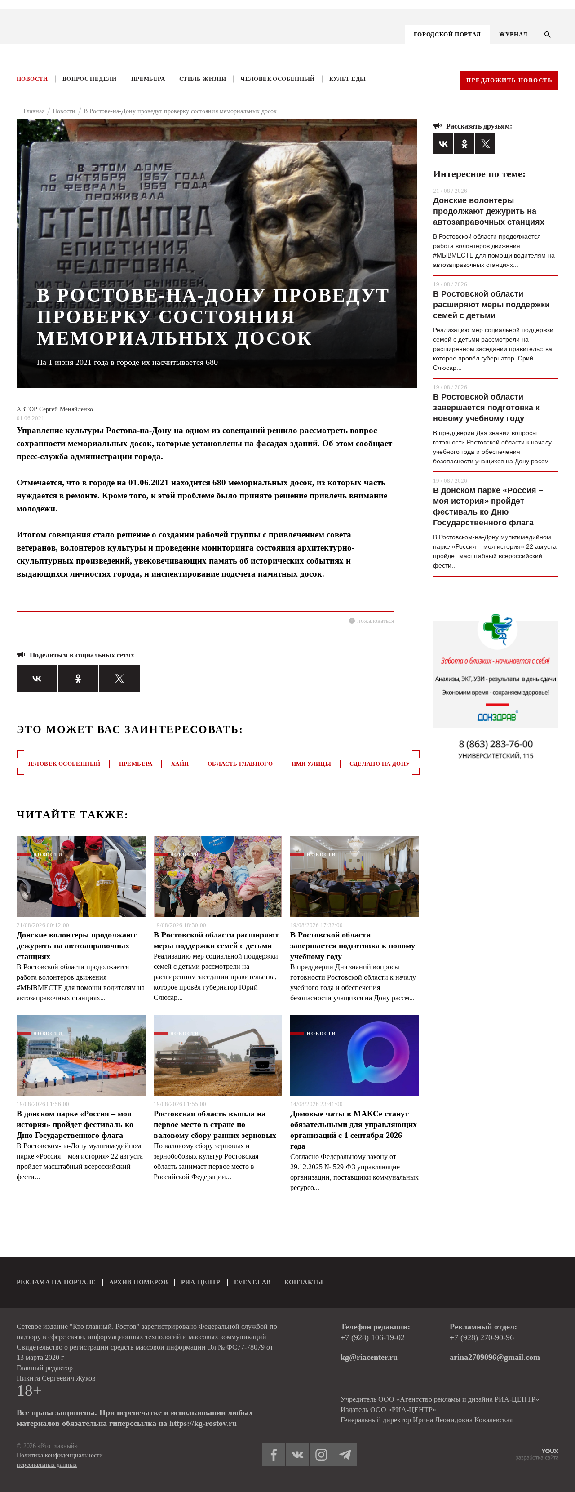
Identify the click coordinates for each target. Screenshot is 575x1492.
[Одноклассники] (78, 678)
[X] (119, 678)
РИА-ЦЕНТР (201, 1282)
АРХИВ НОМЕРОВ (138, 1282)
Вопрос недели (89, 78)
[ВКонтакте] (37, 678)
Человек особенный (277, 78)
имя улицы (312, 763)
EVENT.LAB (252, 1282)
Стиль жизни (202, 78)
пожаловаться (375, 620)
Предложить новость (509, 80)
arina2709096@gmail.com (495, 1357)
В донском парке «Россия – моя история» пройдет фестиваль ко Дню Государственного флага (75, 1124)
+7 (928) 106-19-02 (373, 1337)
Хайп (180, 763)
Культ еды (347, 78)
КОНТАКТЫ (303, 1282)
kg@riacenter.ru (369, 1357)
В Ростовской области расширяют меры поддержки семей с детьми (216, 940)
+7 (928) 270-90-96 (482, 1337)
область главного (240, 763)
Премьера (148, 78)
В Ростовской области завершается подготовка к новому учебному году (352, 945)
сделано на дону (379, 763)
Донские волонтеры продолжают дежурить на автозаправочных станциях (77, 945)
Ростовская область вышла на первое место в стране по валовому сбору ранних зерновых (215, 1124)
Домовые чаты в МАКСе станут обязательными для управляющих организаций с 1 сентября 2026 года (353, 1129)
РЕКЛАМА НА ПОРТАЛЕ (56, 1282)
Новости (32, 78)
